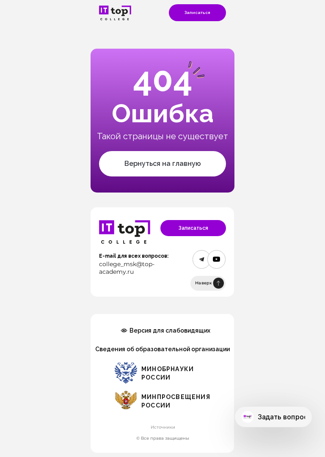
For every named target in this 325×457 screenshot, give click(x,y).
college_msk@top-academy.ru (126, 267)
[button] (197, 12)
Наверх (203, 283)
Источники (163, 427)
